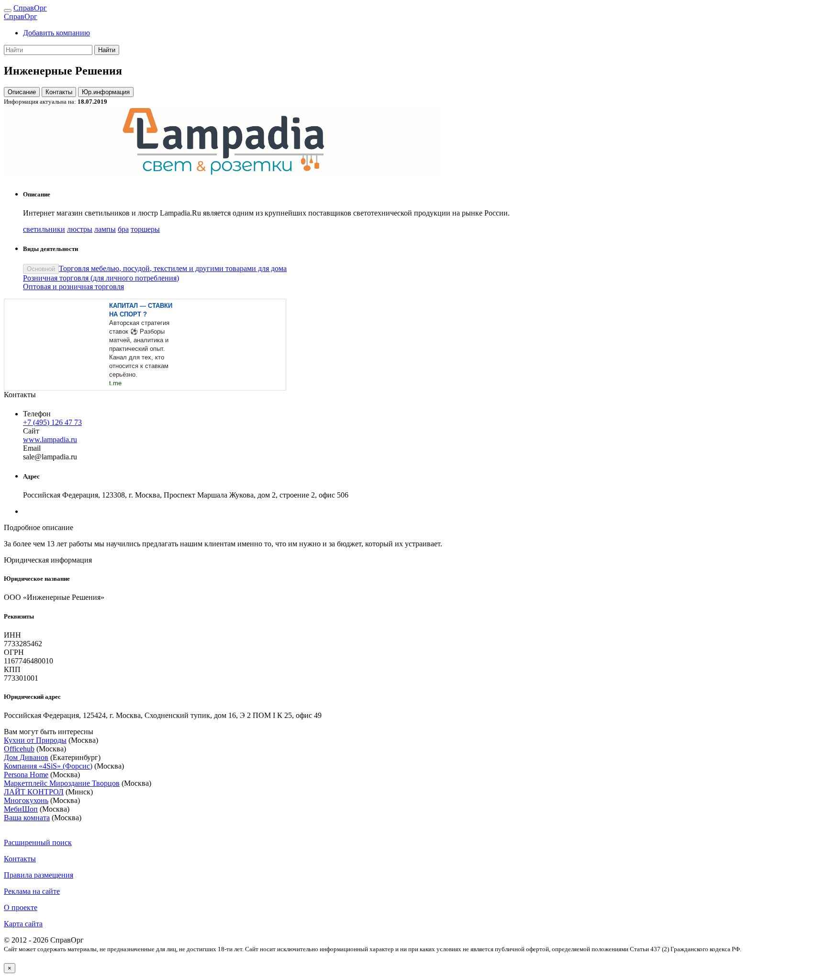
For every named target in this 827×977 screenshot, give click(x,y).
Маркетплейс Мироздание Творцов (62, 783)
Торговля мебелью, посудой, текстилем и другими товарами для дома (173, 268)
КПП (12, 669)
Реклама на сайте (32, 891)
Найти (106, 50)
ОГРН (14, 652)
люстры (79, 229)
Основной (41, 268)
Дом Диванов (26, 757)
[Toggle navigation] (7, 10)
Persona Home (26, 775)
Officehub (19, 749)
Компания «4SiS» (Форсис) (48, 766)
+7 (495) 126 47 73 (52, 422)
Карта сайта (23, 924)
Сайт (31, 431)
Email (32, 448)
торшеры (145, 229)
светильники (44, 229)
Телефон (37, 414)
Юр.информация (106, 92)
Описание (22, 92)
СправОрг (30, 8)
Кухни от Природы (35, 740)
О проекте (20, 907)
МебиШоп (21, 809)
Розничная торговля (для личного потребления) (101, 278)
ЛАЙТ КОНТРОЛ (34, 792)
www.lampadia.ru (50, 439)
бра (123, 229)
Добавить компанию (56, 33)
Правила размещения (38, 875)
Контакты (58, 92)
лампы (105, 229)
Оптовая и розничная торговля (73, 286)
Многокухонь (26, 800)
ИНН (12, 635)
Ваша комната (27, 818)
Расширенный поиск (38, 842)
